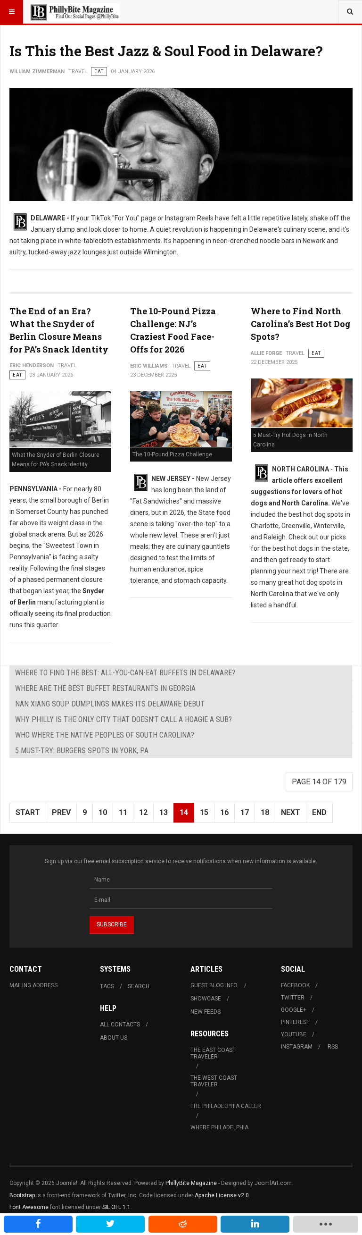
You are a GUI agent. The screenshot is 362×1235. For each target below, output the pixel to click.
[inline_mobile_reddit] (182, 1224)
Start (28, 812)
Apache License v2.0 (222, 1195)
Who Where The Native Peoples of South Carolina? (104, 735)
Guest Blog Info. (214, 985)
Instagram (297, 1046)
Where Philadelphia (219, 1127)
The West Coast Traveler (213, 1081)
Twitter (292, 997)
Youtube (293, 1034)
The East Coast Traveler (213, 1053)
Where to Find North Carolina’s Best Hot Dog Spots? (300, 323)
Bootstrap (22, 1195)
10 (103, 812)
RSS (333, 1046)
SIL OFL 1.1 (116, 1207)
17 (244, 812)
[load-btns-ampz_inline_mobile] (325, 1224)
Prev (61, 812)
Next (290, 812)
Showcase (205, 998)
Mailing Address (33, 985)
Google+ (293, 1010)
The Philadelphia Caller (225, 1106)
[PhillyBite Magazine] (74, 12)
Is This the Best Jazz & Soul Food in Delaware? (166, 51)
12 (143, 812)
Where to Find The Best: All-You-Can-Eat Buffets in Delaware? (125, 672)
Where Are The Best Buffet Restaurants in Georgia (105, 688)
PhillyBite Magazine (191, 1183)
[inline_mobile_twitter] (110, 1224)
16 (224, 812)
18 (265, 812)
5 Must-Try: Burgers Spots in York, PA (81, 750)
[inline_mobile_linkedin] (255, 1224)
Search (138, 986)
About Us (113, 1037)
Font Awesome (29, 1207)
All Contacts (120, 1024)
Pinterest (295, 1022)
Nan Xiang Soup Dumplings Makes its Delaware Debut (110, 703)
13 (163, 812)
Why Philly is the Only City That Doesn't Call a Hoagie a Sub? (123, 719)
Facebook (295, 985)
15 (204, 812)
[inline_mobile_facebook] (38, 1224)
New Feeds (205, 1011)
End (319, 812)
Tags (107, 986)
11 (123, 812)
